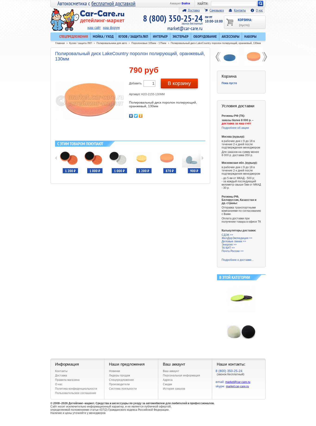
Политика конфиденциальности (76, 388)
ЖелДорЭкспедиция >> (237, 238)
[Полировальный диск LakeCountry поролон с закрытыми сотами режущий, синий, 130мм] (229, 56)
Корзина (229, 76)
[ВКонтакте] (131, 116)
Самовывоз (217, 10)
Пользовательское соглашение (75, 393)
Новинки (114, 371)
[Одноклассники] (140, 116)
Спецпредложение (121, 380)
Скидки (167, 384)
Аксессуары (230, 36)
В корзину (179, 83)
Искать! (260, 3)
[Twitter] (135, 116)
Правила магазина (67, 380)
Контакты (240, 10)
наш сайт (94, 27)
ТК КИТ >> (228, 247)
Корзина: (245, 22)
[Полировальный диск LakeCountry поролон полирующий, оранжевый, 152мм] (253, 56)
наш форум (111, 27)
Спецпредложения (73, 36)
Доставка (194, 10)
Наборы (250, 36)
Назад (56, 158)
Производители (119, 384)
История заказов (174, 388)
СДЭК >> (227, 235)
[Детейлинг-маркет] (87, 16)
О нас (259, 10)
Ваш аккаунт (171, 371)
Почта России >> (233, 251)
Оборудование (205, 36)
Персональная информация (181, 375)
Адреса (168, 380)
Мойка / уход (103, 36)
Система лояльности (123, 388)
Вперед (202, 158)
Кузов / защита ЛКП (133, 36)
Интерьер (160, 36)
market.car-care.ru (237, 386)
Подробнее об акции (235, 127)
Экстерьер (181, 36)
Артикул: (135, 94)
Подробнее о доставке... (238, 260)
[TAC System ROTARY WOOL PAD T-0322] (241, 318)
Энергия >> (229, 244)
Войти (186, 3)
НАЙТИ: (203, 3)
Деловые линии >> (234, 241)
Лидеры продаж (119, 375)
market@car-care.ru (185, 28)
